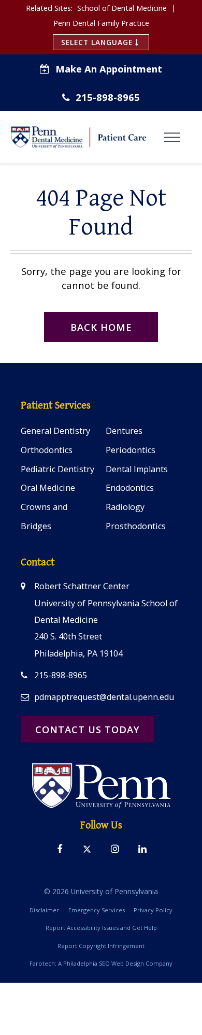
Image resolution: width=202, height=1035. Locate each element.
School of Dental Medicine (122, 8)
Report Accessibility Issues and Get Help (101, 927)
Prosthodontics (136, 526)
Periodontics (130, 450)
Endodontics (130, 487)
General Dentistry (55, 430)
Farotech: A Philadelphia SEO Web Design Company (101, 963)
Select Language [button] (98, 42)
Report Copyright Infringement (101, 946)
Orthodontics (47, 450)
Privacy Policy (153, 910)
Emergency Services (96, 910)
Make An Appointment (108, 68)
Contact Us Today (87, 729)
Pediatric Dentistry (57, 469)
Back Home (101, 326)
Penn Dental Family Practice (101, 23)
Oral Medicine (48, 487)
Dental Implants (137, 469)
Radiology (125, 507)
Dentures (124, 430)
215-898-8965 (108, 97)
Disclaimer (44, 910)
